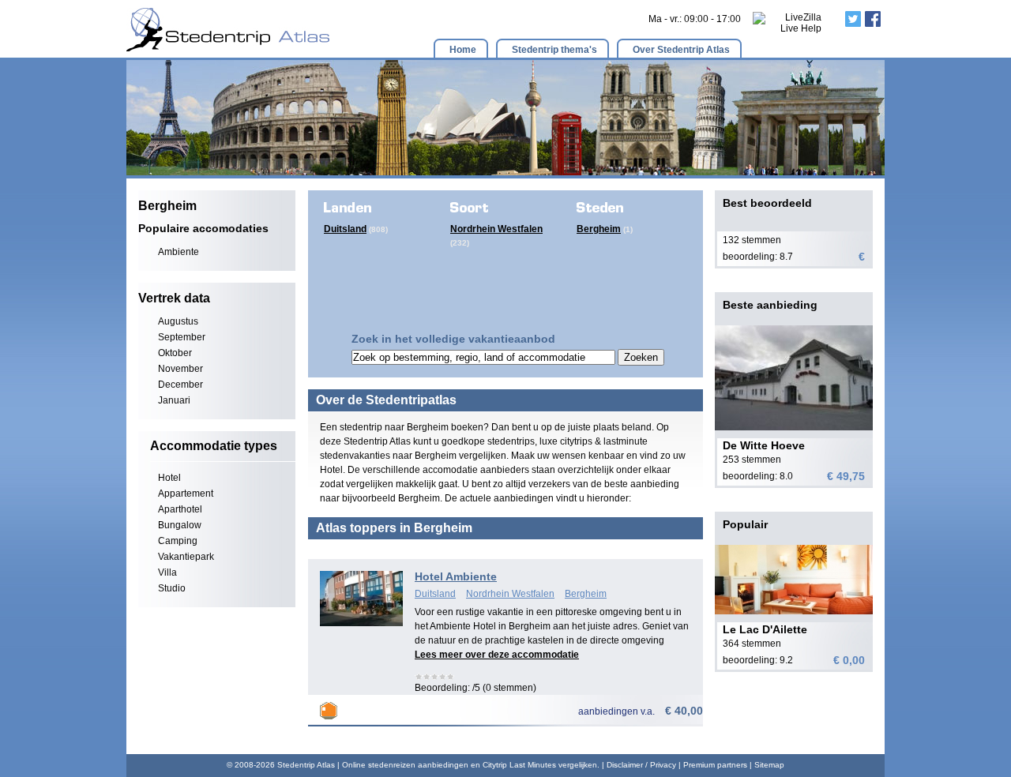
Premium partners (715, 764)
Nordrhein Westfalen (496, 229)
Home (462, 49)
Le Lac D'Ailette (765, 629)
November (180, 368)
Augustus (178, 321)
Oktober (175, 352)
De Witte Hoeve (764, 445)
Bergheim (599, 229)
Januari (174, 400)
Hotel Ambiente (456, 576)
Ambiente (178, 251)
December (180, 384)
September (181, 337)
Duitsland (345, 229)
